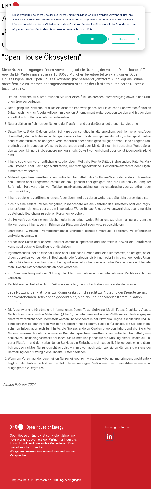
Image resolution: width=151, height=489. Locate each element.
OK (92, 39)
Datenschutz (43, 480)
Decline (123, 39)
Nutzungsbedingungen (67, 480)
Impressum (19, 480)
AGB (31, 480)
